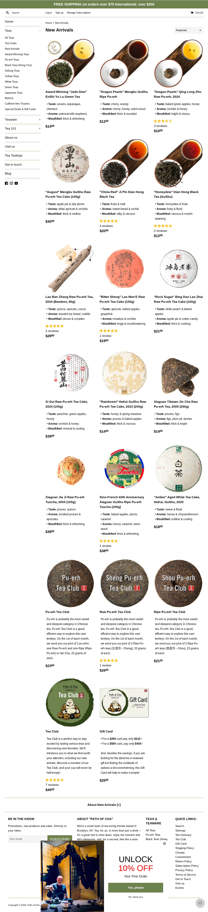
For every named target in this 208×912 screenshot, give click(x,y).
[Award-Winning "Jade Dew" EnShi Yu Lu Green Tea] (70, 63)
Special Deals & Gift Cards (20, 109)
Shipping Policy (184, 848)
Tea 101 (23, 128)
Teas (22, 30)
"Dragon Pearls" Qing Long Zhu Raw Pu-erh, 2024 (177, 94)
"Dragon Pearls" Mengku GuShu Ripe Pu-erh (124, 94)
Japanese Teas (13, 92)
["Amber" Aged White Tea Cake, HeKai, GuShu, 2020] (178, 468)
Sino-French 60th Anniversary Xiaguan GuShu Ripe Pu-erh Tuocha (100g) (122, 502)
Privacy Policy (184, 870)
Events (179, 887)
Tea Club (52, 731)
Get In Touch (183, 879)
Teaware (23, 119)
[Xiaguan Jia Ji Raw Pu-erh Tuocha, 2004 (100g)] (70, 468)
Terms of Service (185, 874)
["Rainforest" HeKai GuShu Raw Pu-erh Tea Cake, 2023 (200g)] (124, 373)
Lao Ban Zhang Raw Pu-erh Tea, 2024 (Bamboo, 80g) (69, 299)
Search (179, 826)
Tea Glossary (183, 835)
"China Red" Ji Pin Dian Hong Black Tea (122, 194)
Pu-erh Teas (12, 59)
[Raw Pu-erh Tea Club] (124, 583)
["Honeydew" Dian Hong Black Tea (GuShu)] (178, 163)
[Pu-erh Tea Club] (70, 583)
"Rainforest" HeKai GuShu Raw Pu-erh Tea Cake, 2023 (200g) (123, 404)
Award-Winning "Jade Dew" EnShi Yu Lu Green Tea (66, 94)
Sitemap (180, 830)
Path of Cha (33, 905)
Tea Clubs (11, 43)
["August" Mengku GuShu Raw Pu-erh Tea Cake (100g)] (70, 163)
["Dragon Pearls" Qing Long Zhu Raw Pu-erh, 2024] (178, 63)
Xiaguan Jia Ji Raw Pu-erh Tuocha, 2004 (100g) (65, 499)
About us (11, 137)
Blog (8, 173)
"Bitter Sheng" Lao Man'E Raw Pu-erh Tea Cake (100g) (122, 299)
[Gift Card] (124, 702)
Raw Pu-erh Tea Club (115, 612)
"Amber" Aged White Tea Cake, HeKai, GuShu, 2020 (177, 499)
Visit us (10, 146)
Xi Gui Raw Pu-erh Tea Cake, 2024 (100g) (67, 404)
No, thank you (136, 896)
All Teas (9, 37)
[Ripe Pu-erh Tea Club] (178, 583)
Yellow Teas (12, 76)
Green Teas (11, 87)
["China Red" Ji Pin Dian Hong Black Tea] (124, 163)
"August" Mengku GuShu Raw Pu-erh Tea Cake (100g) (68, 194)
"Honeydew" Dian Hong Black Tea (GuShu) (176, 194)
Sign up (59, 12)
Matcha (9, 98)
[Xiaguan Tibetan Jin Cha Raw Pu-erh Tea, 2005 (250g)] (178, 373)
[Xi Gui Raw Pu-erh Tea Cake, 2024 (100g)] (70, 373)
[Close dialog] (164, 843)
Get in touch (13, 164)
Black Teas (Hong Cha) (18, 65)
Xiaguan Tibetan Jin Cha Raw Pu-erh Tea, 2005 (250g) (176, 404)
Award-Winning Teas (17, 54)
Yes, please (136, 887)
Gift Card (106, 731)
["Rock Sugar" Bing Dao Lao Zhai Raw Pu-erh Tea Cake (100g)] (178, 268)
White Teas (11, 81)
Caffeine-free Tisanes (17, 103)
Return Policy (183, 861)
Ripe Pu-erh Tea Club (169, 612)
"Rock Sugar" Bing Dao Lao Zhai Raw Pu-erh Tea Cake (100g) (178, 299)
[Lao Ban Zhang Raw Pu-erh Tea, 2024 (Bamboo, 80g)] (70, 268)
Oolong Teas (12, 70)
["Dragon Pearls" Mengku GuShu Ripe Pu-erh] (124, 63)
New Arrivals (12, 48)
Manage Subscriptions (79, 12)
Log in (49, 12)
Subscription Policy (187, 865)
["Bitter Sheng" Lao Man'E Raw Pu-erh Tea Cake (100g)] (124, 268)
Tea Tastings (14, 155)
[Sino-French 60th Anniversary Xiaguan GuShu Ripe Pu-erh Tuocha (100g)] (124, 468)
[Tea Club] (70, 702)
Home (9, 21)
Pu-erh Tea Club (57, 612)
